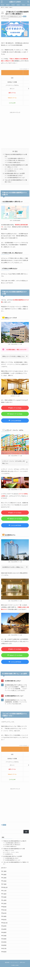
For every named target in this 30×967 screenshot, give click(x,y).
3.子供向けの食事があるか (13, 162)
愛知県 (24, 16)
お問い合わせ (22, 962)
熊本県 (4, 919)
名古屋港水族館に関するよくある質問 (15, 173)
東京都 (4, 910)
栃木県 (4, 913)
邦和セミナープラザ (12, 167)
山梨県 (4, 900)
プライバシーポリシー (14, 962)
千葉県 (4, 884)
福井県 (4, 926)
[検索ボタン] (28, 2)
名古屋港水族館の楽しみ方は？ (15, 175)
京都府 (4, 874)
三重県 (4, 871)
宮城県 (4, 897)
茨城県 (4, 935)
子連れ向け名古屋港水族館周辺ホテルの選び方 (14, 841)
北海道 (4, 881)
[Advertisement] (15, 128)
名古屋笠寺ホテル (11, 171)
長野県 (4, 942)
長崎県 (4, 939)
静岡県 (4, 945)
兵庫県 (4, 877)
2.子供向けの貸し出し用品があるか (16, 160)
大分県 (4, 890)
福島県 (4, 932)
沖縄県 (4, 916)
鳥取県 (4, 951)
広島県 (4, 903)
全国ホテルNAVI (15, 2)
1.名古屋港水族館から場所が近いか (16, 158)
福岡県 (4, 929)
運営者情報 (7, 962)
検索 (26, 831)
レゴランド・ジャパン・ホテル (15, 169)
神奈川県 (5, 923)
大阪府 (4, 894)
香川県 (4, 948)
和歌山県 (5, 887)
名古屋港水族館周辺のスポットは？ (16, 177)
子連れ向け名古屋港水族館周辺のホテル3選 (16, 165)
